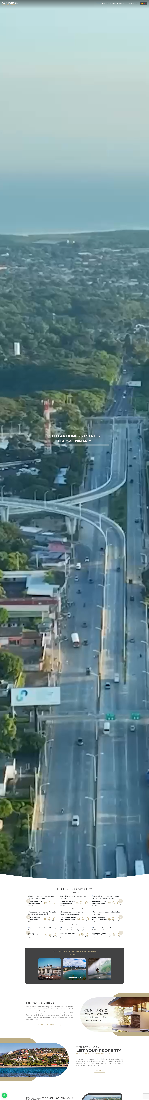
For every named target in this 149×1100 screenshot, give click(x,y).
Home (98, 3)
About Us (122, 3)
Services (113, 3)
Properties (105, 3)
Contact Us (133, 3)
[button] (4, 1095)
